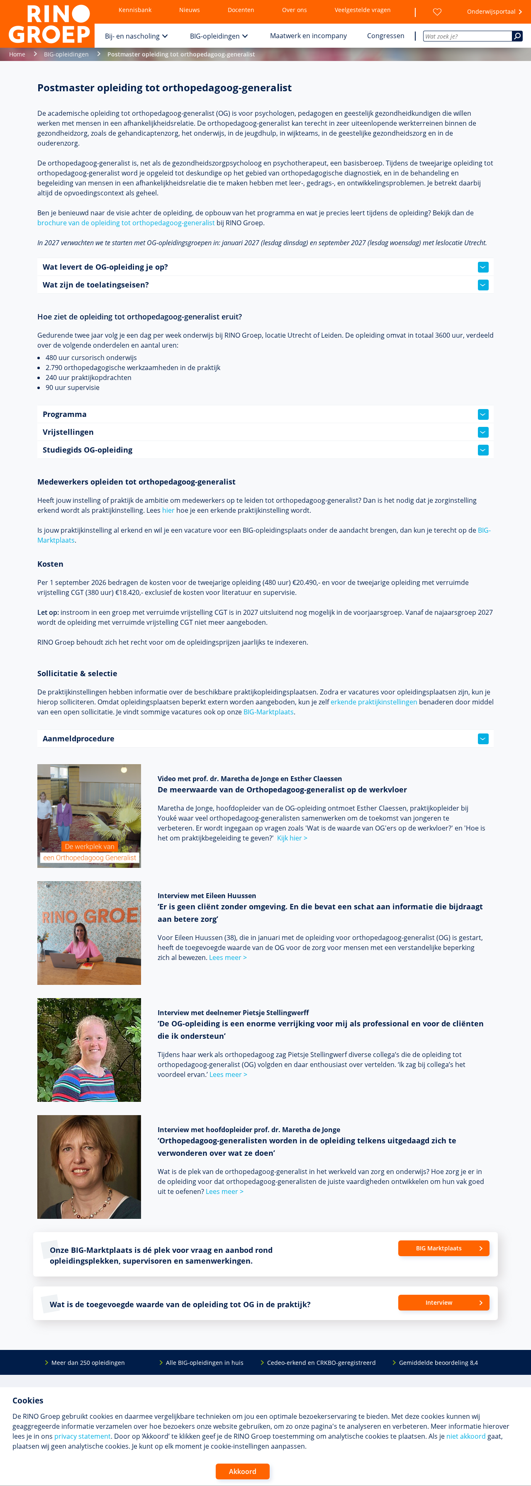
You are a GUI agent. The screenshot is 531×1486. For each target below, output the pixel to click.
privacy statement (82, 1436)
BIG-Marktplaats (269, 711)
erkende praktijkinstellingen (374, 701)
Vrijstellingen (68, 432)
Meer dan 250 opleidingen (88, 1363)
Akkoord (242, 1471)
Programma (65, 414)
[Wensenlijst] (437, 12)
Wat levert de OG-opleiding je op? (105, 267)
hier (168, 510)
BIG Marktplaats (439, 1248)
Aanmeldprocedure (78, 738)
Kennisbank (135, 10)
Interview (439, 1302)
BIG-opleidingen (215, 36)
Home (17, 54)
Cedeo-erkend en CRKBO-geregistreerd (321, 1363)
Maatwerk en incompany (308, 35)
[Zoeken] (517, 36)
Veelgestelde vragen (363, 10)
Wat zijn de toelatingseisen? (96, 285)
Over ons (294, 10)
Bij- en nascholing (132, 36)
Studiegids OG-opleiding (87, 450)
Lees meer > (228, 957)
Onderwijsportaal (491, 11)
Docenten (241, 10)
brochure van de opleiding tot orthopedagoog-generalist (126, 222)
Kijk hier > (292, 838)
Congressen (385, 35)
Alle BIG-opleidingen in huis (205, 1363)
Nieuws (189, 10)
